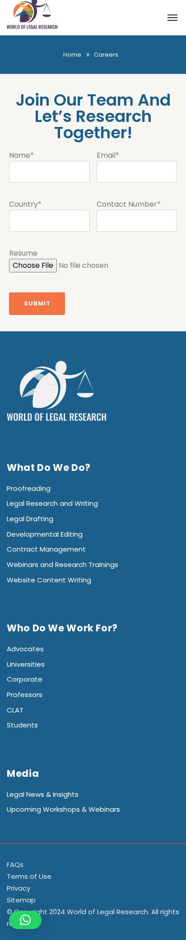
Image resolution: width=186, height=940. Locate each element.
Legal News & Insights (43, 794)
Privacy (18, 888)
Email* (108, 155)
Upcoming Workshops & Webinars (63, 809)
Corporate (24, 679)
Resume (23, 253)
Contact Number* (129, 204)
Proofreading (29, 488)
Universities (26, 664)
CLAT (15, 710)
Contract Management (46, 549)
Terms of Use (29, 876)
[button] (25, 920)
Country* (25, 204)
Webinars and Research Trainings (62, 564)
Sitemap (21, 900)
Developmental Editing (45, 534)
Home (72, 54)
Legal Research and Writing (52, 503)
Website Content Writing (49, 580)
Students (22, 725)
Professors (24, 694)
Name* (21, 155)
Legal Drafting (30, 518)
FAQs (15, 864)
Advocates (25, 649)
